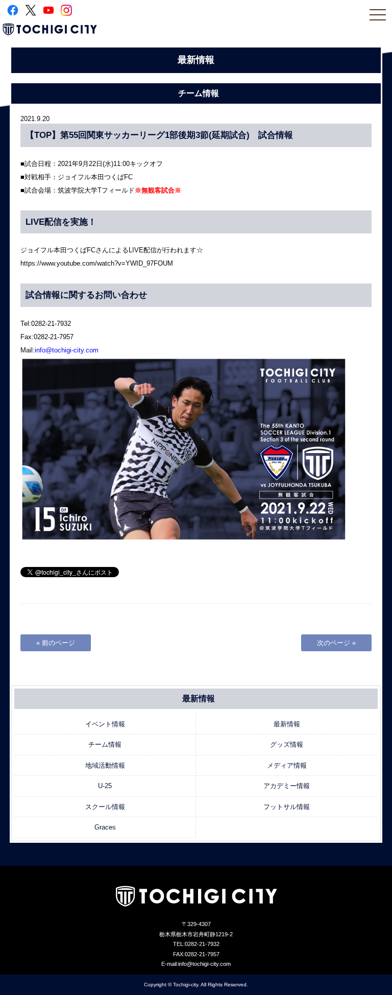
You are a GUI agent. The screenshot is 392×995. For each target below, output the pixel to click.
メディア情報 (287, 765)
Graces (105, 827)
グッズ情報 (286, 744)
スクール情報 (105, 807)
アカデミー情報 (286, 786)
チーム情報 (104, 744)
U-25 (105, 786)
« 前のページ (55, 643)
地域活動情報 (105, 765)
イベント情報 (105, 724)
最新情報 (287, 724)
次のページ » (336, 643)
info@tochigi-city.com (67, 350)
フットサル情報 (286, 807)
